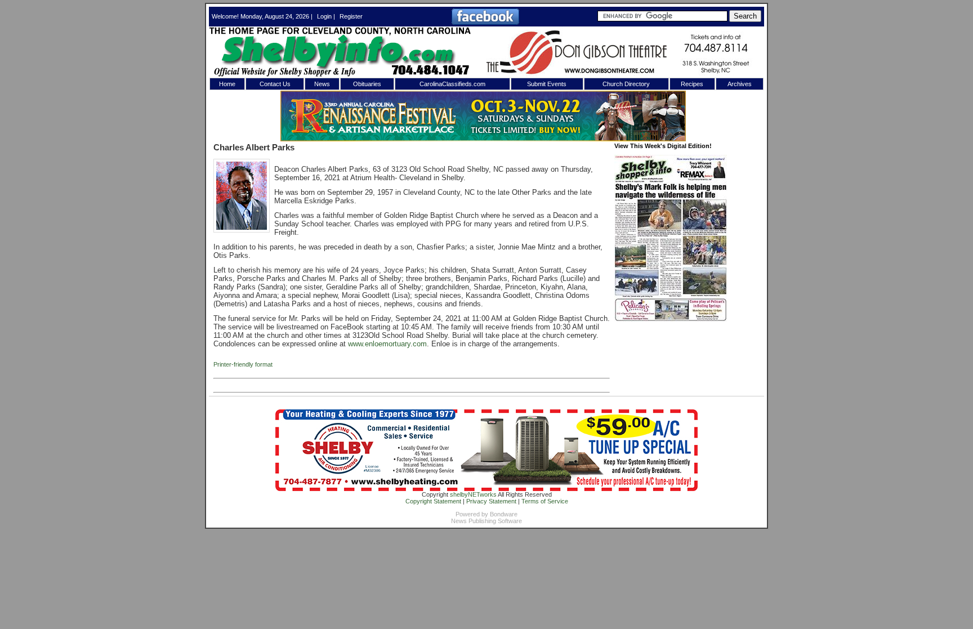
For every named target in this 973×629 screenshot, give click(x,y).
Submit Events (546, 84)
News (322, 84)
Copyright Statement (433, 501)
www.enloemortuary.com (387, 344)
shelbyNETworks (473, 494)
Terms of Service (544, 501)
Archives (739, 84)
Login (324, 16)
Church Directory (626, 84)
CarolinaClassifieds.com (452, 84)
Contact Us (275, 84)
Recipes (692, 84)
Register (351, 16)
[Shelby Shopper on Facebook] (485, 22)
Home (227, 84)
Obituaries (367, 84)
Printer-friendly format (243, 364)
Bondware (503, 514)
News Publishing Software (486, 521)
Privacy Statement (491, 501)
